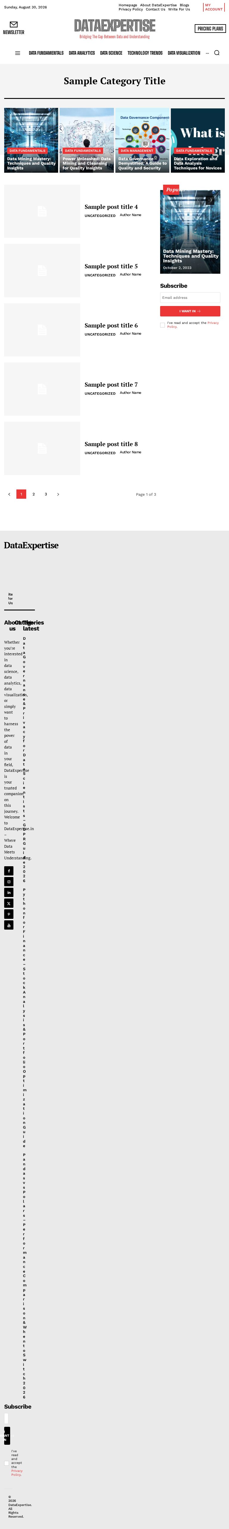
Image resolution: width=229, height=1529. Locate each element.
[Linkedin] (8, 892)
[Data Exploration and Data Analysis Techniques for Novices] (198, 140)
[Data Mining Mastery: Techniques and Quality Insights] (31, 140)
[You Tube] (8, 925)
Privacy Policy (17, 1473)
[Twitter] (8, 903)
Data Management (137, 151)
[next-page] (210, 200)
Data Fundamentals (27, 151)
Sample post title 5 (111, 266)
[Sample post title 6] (42, 329)
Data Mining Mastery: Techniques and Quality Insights (191, 256)
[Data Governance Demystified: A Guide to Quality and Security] (142, 140)
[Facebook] (8, 871)
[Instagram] (8, 881)
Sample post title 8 (111, 444)
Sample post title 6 (111, 325)
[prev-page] (199, 200)
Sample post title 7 (111, 384)
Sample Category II (86, 94)
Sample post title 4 (111, 207)
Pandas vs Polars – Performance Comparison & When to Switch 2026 (25, 1276)
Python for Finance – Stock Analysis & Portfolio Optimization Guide (25, 1017)
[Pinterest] (8, 914)
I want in (188, 311)
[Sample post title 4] (42, 211)
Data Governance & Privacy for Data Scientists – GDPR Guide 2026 (24, 759)
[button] (217, 53)
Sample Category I (40, 94)
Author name (130, 215)
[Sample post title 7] (42, 389)
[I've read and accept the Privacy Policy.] (5, 1463)
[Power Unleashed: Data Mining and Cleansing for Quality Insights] (87, 140)
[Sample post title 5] (42, 270)
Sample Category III (134, 94)
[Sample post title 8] (42, 448)
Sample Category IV (182, 94)
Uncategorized (100, 216)
